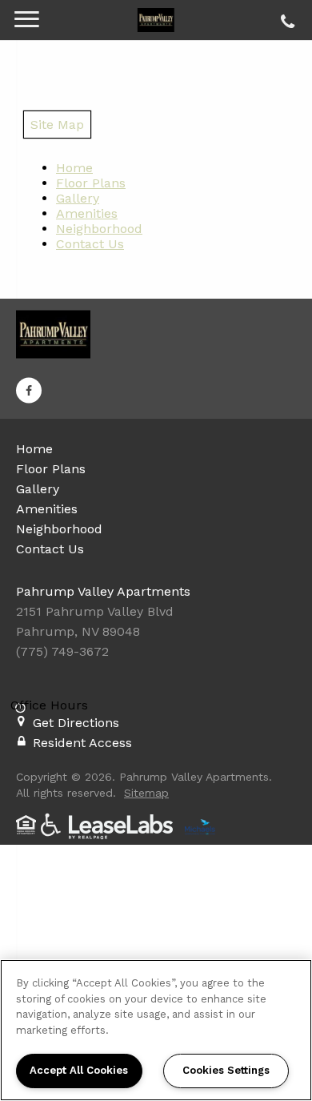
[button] (29, 390)
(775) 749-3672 (285, 17)
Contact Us (90, 243)
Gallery (77, 198)
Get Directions (76, 722)
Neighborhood (99, 228)
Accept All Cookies (79, 1070)
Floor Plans (91, 183)
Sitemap (146, 792)
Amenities (87, 213)
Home (74, 167)
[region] (156, 1030)
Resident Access (82, 742)
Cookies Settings (226, 1070)
